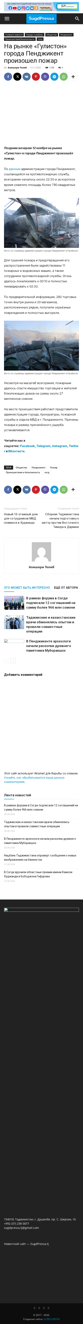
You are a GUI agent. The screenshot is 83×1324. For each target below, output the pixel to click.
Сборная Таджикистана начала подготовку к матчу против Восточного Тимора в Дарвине (60, 520)
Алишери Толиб (17, 67)
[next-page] (13, 660)
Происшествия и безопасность (23, 472)
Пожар (53, 467)
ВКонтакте (16, 451)
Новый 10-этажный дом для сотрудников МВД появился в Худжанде (21, 518)
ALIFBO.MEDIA (52, 1319)
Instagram (59, 446)
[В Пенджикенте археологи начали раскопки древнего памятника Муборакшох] (14, 646)
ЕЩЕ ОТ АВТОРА (66, 587)
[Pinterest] (36, 77)
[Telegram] (54, 77)
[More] (73, 77)
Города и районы (34, 34)
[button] (6, 18)
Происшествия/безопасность (19, 39)
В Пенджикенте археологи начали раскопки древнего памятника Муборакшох (48, 645)
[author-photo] (41, 561)
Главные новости (14, 34)
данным (14, 169)
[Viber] (45, 77)
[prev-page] (6, 660)
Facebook (27, 446)
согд (47, 472)
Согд (40, 39)
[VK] (27, 77)
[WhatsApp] (64, 77)
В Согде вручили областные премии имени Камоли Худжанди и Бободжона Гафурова (38, 874)
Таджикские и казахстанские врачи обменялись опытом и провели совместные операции (37, 824)
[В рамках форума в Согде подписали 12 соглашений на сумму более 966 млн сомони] (14, 603)
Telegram (43, 446)
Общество (52, 34)
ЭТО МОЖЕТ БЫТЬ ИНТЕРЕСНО (27, 587)
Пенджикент (66, 34)
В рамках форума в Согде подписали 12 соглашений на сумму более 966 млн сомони (50, 602)
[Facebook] (8, 77)
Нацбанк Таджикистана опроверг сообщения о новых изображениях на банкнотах (40, 857)
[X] (17, 77)
